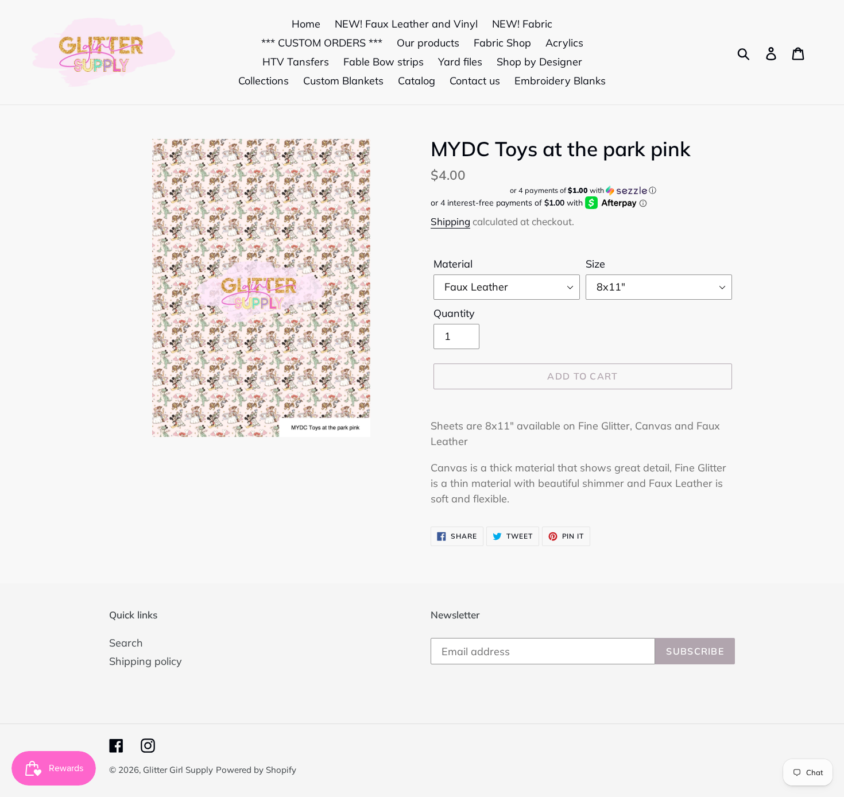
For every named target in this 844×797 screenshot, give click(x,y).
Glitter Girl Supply (178, 769)
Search (126, 642)
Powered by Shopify (256, 769)
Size (595, 263)
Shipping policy (145, 661)
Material (453, 263)
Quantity (454, 313)
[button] (583, 190)
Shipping (450, 221)
